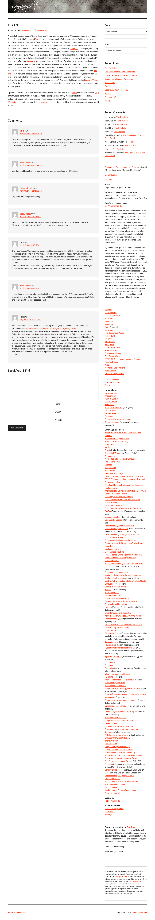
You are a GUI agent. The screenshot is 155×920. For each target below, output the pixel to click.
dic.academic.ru (111, 642)
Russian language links (115, 682)
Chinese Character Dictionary (117, 737)
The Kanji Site (111, 743)
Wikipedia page (14, 102)
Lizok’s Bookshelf (112, 347)
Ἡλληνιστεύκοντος (114, 407)
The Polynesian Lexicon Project (118, 761)
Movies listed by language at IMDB (119, 775)
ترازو (97, 92)
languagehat (27, 30)
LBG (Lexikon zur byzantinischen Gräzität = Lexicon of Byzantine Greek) (123, 626)
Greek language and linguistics (118, 612)
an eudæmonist (111, 324)
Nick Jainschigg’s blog (114, 808)
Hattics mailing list (112, 800)
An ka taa (109, 764)
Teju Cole (131, 827)
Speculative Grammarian (115, 784)
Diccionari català (112, 560)
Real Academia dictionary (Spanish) (120, 557)
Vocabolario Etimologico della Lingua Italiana (124, 563)
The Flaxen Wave (112, 356)
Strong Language (112, 422)
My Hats (108, 179)
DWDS (108, 511)
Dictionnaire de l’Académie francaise (120, 540)
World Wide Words (113, 595)
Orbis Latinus (110, 630)
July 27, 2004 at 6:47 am (30, 319)
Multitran (108, 435)
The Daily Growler (112, 315)
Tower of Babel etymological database (121, 601)
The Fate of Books (112, 382)
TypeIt (107, 450)
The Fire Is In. (110, 68)
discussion (30, 61)
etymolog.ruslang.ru (113, 656)
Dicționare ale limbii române (117, 572)
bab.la (107, 447)
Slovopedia (109, 633)
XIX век (108, 364)
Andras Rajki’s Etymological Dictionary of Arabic (125, 490)
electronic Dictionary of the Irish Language (123, 575)
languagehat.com (16, 7)
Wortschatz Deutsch (113, 505)
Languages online (112, 778)
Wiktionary (109, 444)
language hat (25, 162)
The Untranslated (112, 379)
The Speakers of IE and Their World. (120, 71)
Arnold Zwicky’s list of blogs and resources (123, 432)
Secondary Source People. (116, 89)
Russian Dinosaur (112, 362)
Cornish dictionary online (115, 586)
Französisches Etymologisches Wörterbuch (123, 554)
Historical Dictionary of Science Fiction (121, 781)
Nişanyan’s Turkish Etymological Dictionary (123, 755)
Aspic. (107, 93)
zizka (22, 130)
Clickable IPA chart (113, 453)
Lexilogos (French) (113, 548)
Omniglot (108, 464)
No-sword (109, 330)
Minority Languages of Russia (117, 673)
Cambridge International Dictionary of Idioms (124, 476)
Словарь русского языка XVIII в (119, 711)
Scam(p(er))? (110, 97)
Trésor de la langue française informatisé (122, 534)
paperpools (109, 344)
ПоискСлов (110, 644)
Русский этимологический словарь (120, 647)
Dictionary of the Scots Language (119, 496)
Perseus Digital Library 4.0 (116, 604)
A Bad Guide (110, 350)
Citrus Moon (110, 811)
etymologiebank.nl (112, 517)
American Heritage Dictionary (117, 438)
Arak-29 (108, 589)
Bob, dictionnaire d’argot (115, 537)
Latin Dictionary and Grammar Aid (119, 525)
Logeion (108, 607)
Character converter (113, 793)
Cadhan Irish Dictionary (115, 578)
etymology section (48, 102)
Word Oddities (111, 787)
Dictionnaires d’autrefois (115, 551)
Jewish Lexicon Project (114, 473)
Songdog (108, 309)
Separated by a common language (119, 419)
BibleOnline (110, 470)
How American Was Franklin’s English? (122, 75)
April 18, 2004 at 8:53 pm (30, 245)
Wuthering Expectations (115, 367)
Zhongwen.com (111, 740)
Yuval (107, 149)
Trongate (74, 48)
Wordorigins (110, 455)
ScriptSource (110, 467)
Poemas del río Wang (114, 353)
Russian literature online (115, 685)
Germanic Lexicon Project (116, 493)
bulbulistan (109, 404)
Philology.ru (110, 662)
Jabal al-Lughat (111, 398)
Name (57, 403)
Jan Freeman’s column (120, 790)
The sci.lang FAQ (112, 461)
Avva (107, 327)
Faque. (108, 86)
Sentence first (110, 413)
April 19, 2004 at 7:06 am (30, 288)
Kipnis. (108, 100)
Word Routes (110, 410)
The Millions (110, 385)
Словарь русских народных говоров (121, 700)
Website (58, 419)
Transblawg (110, 335)
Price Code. (110, 82)
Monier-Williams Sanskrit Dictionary (120, 752)
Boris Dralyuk (110, 370)
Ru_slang (109, 676)
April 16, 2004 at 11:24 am (31, 133)
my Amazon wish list (113, 205)
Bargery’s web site (112, 769)
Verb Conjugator (112, 592)
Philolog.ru (109, 665)
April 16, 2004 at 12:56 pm (31, 190)
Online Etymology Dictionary (117, 598)
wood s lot (109, 318)
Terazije (38, 39)
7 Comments (42, 30)
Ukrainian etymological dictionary (119, 726)
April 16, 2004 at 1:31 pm (30, 216)
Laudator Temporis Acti (114, 373)
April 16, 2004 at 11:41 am (31, 165)
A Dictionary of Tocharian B (116, 735)
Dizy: (107, 566)
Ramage (108, 814)
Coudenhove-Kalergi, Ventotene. (119, 79)
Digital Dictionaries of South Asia (119, 749)
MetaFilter (109, 321)
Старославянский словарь (116, 705)
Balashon (109, 416)
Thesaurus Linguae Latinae (116, 528)
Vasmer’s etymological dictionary (119, 679)
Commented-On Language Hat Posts (120, 167)
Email (57, 411)
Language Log (111, 393)
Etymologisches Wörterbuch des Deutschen (123, 508)
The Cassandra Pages (114, 332)
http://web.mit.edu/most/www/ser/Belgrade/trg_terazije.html (50, 328)
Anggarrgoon (110, 395)
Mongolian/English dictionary (117, 746)
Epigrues (108, 338)
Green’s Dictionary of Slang (116, 441)
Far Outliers (110, 341)
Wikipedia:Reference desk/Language (120, 458)
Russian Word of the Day (115, 717)
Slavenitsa (109, 668)
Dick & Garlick (111, 401)
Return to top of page (17, 912)
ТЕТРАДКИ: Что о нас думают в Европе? (123, 359)
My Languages (111, 174)
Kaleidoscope (110, 312)
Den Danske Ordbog (113, 519)
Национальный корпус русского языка (122, 688)
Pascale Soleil (26, 187)
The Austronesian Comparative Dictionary (123, 758)
